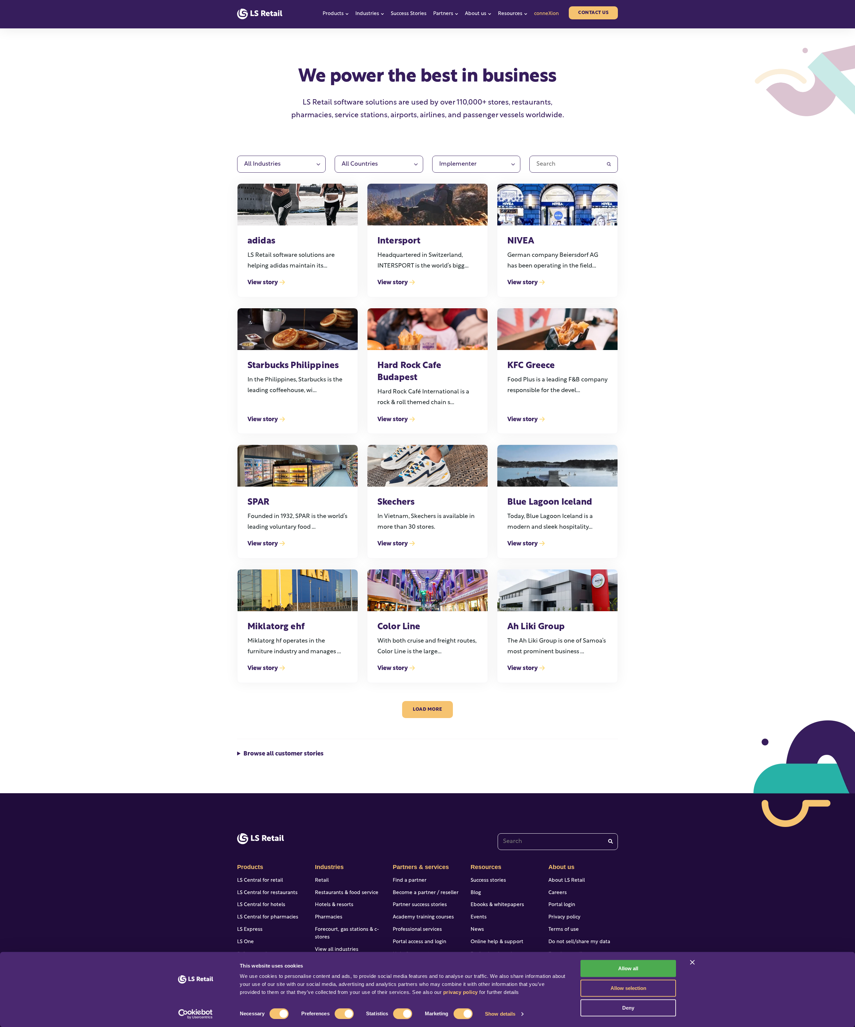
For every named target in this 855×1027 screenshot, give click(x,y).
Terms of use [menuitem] (563, 929)
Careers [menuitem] (557, 892)
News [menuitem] (477, 929)
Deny (628, 1008)
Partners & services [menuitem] (421, 867)
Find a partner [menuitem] (409, 880)
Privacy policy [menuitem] (564, 917)
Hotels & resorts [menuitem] (334, 904)
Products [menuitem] (250, 867)
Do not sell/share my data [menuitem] (579, 942)
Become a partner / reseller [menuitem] (426, 892)
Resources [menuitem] (486, 867)
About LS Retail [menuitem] (566, 880)
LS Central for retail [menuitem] (260, 880)
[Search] (610, 841)
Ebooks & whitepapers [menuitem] (497, 904)
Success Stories (408, 13)
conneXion (546, 13)
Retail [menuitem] (322, 880)
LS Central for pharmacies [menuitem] (267, 917)
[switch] (344, 1013)
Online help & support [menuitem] (497, 942)
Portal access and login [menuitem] (419, 942)
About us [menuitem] (561, 867)
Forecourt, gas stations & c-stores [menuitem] (347, 933)
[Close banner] (692, 962)
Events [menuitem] (479, 917)
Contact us (593, 12)
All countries (360, 164)
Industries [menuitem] (329, 867)
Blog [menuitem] (476, 892)
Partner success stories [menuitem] (420, 904)
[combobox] (558, 841)
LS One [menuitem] (245, 942)
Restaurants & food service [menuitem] (346, 892)
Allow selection (628, 988)
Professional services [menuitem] (417, 929)
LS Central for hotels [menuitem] (261, 904)
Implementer (458, 164)
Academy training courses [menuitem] (423, 917)
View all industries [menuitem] (336, 949)
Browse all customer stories (283, 754)
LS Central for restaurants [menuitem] (267, 892)
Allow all (628, 968)
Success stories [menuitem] (488, 880)
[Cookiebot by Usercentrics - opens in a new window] (195, 1014)
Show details (500, 1014)
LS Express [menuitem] (250, 929)
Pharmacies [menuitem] (328, 917)
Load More (427, 709)
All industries (262, 164)
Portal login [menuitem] (561, 904)
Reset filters (597, 145)
